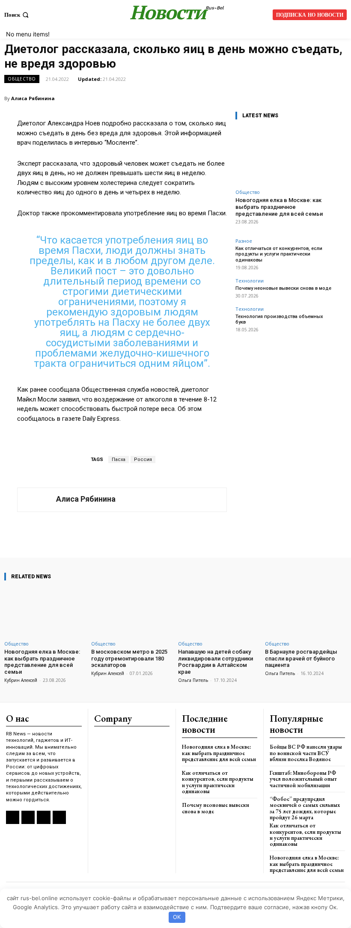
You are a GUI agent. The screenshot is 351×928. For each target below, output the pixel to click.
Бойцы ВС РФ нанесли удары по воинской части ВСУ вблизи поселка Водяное (306, 753)
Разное (243, 240)
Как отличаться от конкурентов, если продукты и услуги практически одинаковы (278, 254)
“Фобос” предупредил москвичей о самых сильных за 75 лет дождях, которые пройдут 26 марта (305, 808)
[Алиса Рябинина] (37, 499)
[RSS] (12, 817)
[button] (17, 14)
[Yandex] (43, 817)
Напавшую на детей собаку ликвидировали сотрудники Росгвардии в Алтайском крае (215, 661)
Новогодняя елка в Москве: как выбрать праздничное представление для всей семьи (279, 207)
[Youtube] (59, 817)
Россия (143, 459)
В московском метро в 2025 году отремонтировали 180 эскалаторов (129, 658)
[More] (242, 533)
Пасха (118, 459)
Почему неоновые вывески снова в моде (283, 288)
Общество (22, 79)
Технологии (249, 280)
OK (177, 916)
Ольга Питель (193, 680)
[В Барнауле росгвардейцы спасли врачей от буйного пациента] (306, 612)
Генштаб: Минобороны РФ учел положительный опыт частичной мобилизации (303, 779)
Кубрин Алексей (20, 680)
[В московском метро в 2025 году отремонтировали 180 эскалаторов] (132, 612)
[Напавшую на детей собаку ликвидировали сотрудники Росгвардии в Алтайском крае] (219, 612)
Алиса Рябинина (33, 98)
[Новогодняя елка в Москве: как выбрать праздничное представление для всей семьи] (284, 156)
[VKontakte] (28, 817)
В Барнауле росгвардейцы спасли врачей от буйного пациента (301, 658)
